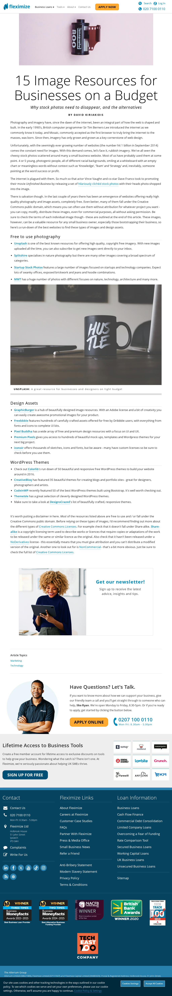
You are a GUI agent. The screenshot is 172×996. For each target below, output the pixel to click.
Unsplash (20, 243)
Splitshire (20, 255)
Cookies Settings (130, 983)
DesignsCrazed (60, 502)
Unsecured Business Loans (136, 866)
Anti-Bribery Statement (76, 865)
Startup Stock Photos (28, 267)
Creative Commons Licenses (57, 526)
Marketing (16, 660)
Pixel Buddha (23, 431)
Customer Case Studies (76, 821)
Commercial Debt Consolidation (139, 821)
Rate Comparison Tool (132, 840)
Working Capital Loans (133, 853)
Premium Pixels (24, 437)
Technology (16, 665)
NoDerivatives (19, 542)
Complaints (18, 847)
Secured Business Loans (134, 847)
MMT (17, 279)
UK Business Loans (130, 860)
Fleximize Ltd (19, 826)
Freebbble (21, 421)
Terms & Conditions (74, 885)
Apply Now (107, 7)
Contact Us (84, 7)
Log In (161, 3)
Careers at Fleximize (74, 814)
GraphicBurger (24, 410)
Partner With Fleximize (76, 834)
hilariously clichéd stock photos (98, 184)
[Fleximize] (16, 7)
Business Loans (128, 808)
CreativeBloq (23, 480)
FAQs (63, 827)
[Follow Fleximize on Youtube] (28, 868)
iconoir (19, 448)
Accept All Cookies (154, 983)
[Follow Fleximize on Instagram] (43, 868)
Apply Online (89, 722)
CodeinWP (21, 490)
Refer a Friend (69, 853)
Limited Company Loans (134, 827)
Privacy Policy (69, 878)
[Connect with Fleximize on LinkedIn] (6, 868)
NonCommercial (90, 547)
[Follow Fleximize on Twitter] (21, 868)
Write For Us (19, 855)
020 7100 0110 (154, 9)
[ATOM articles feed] (13, 877)
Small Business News (75, 847)
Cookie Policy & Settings (88, 990)
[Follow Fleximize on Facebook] (13, 868)
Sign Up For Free (25, 775)
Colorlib (33, 469)
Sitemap (123, 878)
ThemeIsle (21, 496)
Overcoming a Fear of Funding (138, 834)
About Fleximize (71, 808)
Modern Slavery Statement (78, 872)
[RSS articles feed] (6, 877)
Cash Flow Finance (130, 814)
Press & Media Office (74, 840)
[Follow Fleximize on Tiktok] (36, 868)
